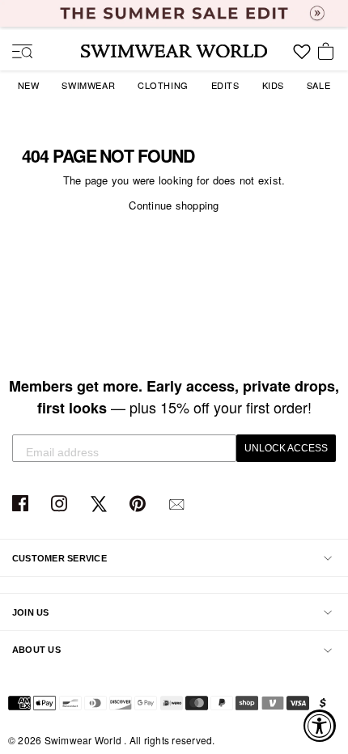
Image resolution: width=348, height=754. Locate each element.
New (29, 84)
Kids (273, 84)
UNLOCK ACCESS (286, 448)
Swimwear (88, 84)
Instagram (61, 504)
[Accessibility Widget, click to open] (319, 726)
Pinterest (139, 504)
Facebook (22, 504)
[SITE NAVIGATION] (16, 52)
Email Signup (178, 504)
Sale (318, 84)
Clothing (163, 84)
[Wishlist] (302, 57)
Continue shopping (174, 205)
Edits (225, 84)
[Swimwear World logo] (174, 50)
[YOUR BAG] (328, 52)
